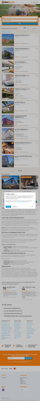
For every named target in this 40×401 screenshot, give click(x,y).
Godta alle (8, 206)
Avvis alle (15, 206)
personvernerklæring (19, 201)
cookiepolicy (26, 201)
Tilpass (32, 206)
